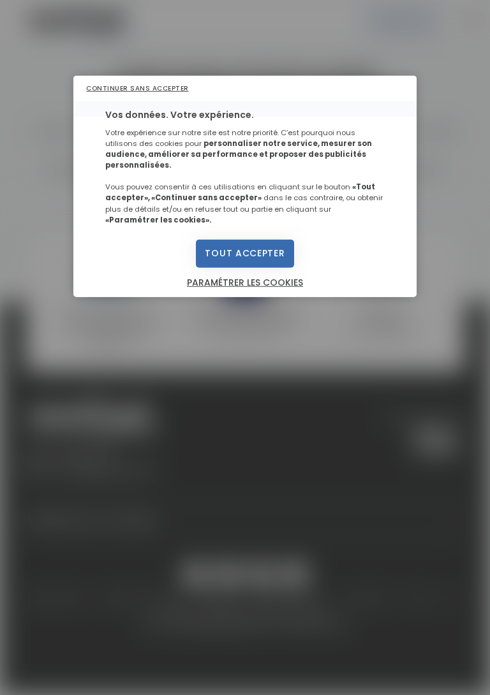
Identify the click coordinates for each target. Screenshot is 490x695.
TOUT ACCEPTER (245, 253)
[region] (245, 186)
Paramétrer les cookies (245, 281)
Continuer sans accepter (137, 87)
